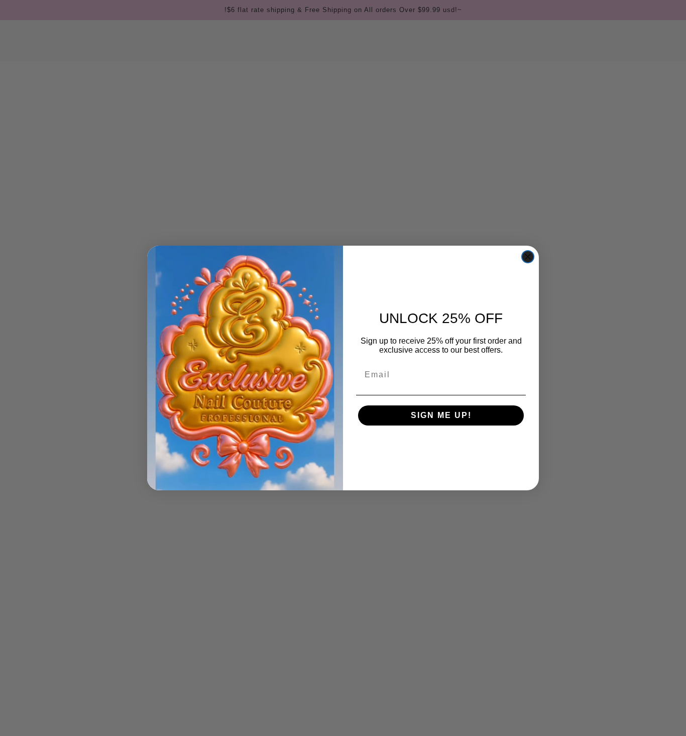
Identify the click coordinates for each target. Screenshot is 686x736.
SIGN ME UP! (441, 415)
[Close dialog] (528, 257)
